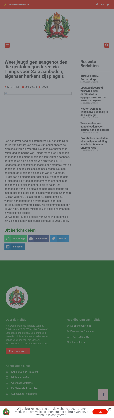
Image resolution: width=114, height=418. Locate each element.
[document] (57, 209)
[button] (110, 410)
